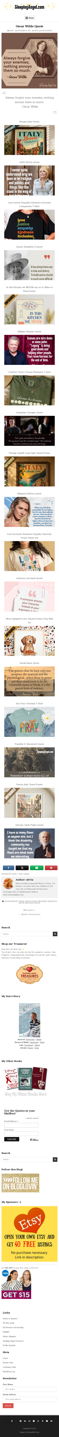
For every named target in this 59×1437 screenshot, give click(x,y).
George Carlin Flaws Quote (29, 825)
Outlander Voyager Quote (29, 412)
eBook (37, 1045)
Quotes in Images (45, 31)
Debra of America (10, 1318)
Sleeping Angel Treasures (13, 1341)
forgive (21, 901)
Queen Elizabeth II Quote (29, 247)
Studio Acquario (9, 1345)
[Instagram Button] (29, 1421)
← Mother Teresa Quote (29, 914)
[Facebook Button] (12, 1421)
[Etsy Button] (38, 1421)
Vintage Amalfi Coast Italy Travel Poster (29, 453)
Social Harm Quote (29, 663)
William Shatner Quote (29, 331)
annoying (14, 901)
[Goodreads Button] (47, 1421)
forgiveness (42, 901)
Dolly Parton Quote (29, 162)
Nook (42, 1042)
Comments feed (9, 1367)
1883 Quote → (29, 910)
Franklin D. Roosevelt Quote (29, 744)
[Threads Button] (16, 1421)
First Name (9, 1130)
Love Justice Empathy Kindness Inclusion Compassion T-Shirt (29, 204)
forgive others (31, 901)
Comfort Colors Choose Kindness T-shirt (29, 372)
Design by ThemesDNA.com (29, 1432)
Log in (5, 1358)
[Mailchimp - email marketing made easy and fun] (34, 1142)
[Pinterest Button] (20, 1421)
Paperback (30, 1039)
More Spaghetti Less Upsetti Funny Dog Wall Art (29, 620)
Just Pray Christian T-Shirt (29, 703)
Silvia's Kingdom (9, 1336)
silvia (11, 30)
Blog (36, 31)
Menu (31, 18)
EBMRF (6, 1332)
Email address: (9, 1394)
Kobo (37, 1048)
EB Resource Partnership (13, 1327)
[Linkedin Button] (25, 1421)
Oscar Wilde (29, 903)
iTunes (30, 1048)
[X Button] (7, 1421)
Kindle (38, 1039)
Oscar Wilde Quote (29, 26)
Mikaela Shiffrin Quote (29, 493)
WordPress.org (9, 1371)
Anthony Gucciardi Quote (29, 578)
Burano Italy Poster (29, 121)
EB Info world (8, 1323)
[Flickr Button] (34, 1421)
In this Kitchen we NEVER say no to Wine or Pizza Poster (29, 289)
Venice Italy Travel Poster (29, 784)
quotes (37, 903)
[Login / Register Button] (51, 1421)
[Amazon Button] (42, 1421)
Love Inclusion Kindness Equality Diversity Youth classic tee (29, 536)
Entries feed (8, 1362)
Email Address (11, 1121)
